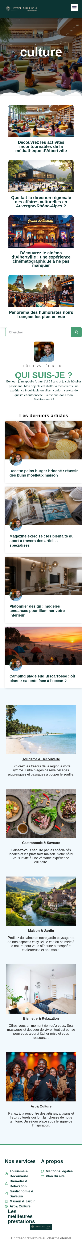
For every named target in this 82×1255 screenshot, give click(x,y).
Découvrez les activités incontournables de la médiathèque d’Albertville (41, 146)
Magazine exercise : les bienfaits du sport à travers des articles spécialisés (41, 540)
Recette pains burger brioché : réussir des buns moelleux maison (43, 473)
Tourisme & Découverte (41, 759)
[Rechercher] (76, 332)
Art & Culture (41, 1106)
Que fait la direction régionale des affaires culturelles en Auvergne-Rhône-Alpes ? (41, 201)
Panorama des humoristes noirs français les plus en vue (41, 314)
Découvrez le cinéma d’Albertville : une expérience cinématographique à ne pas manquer (41, 259)
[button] (74, 7)
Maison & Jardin (41, 930)
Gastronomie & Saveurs (41, 843)
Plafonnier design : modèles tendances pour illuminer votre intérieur (37, 610)
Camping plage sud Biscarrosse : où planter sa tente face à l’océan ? (42, 678)
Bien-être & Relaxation (41, 1018)
